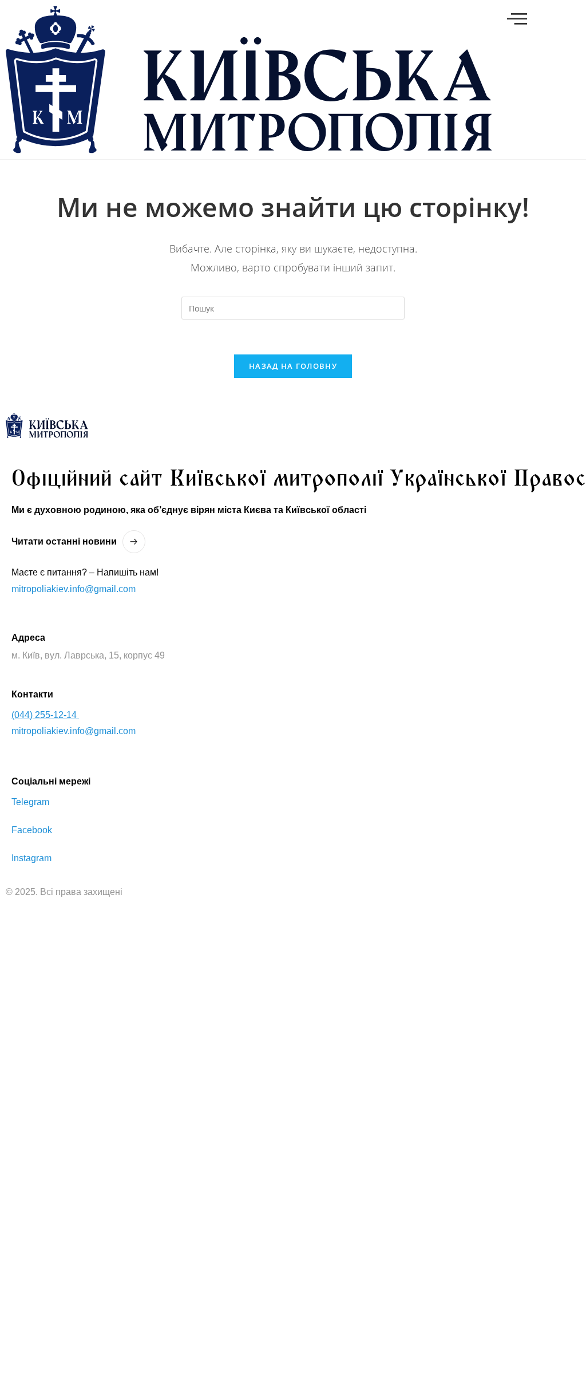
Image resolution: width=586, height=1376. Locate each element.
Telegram (30, 802)
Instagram (31, 858)
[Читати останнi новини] (133, 541)
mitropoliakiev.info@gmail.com (73, 589)
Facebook (31, 830)
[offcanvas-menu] (517, 19)
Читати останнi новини (64, 541)
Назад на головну (293, 366)
